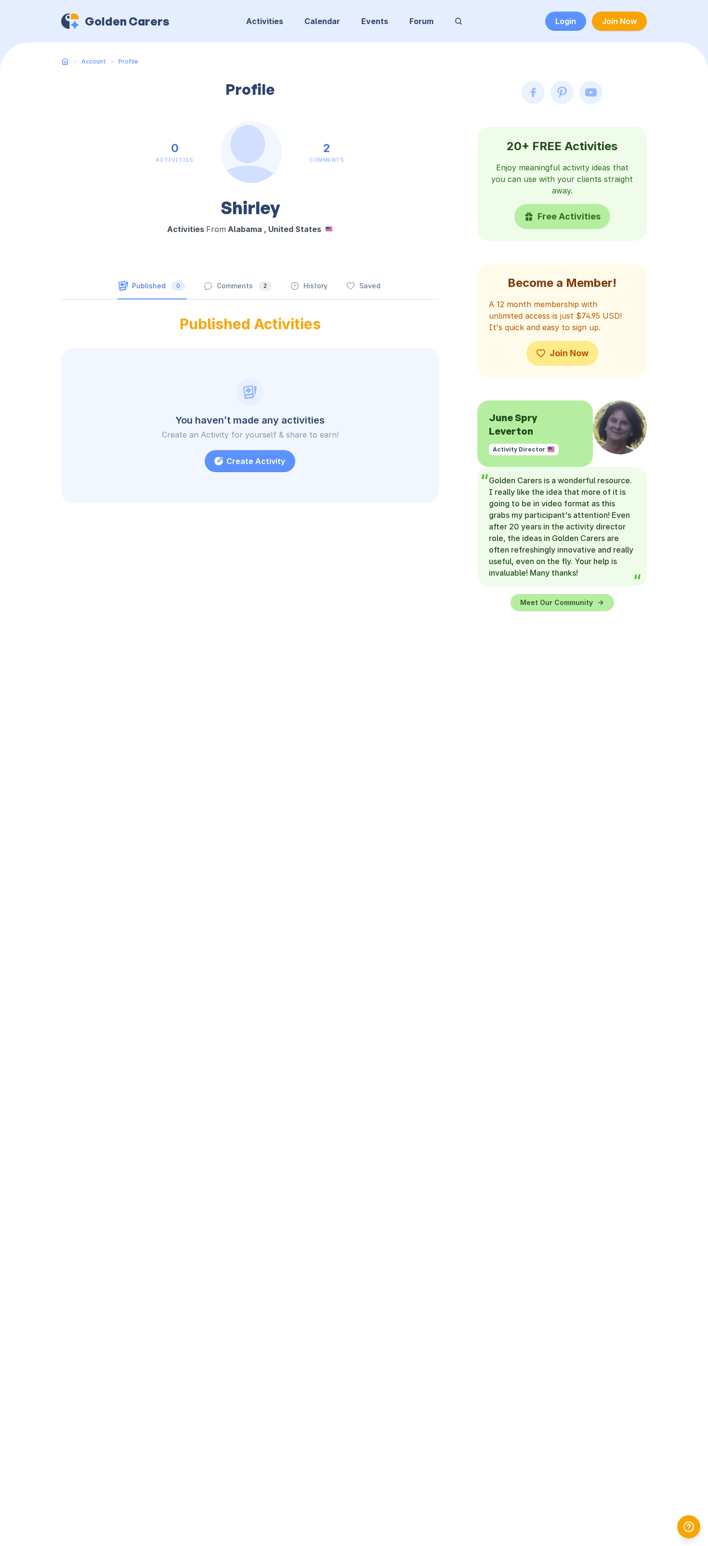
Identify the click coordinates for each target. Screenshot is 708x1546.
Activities (264, 21)
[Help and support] (688, 1526)
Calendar (322, 21)
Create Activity (255, 461)
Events (374, 21)
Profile (128, 61)
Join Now (619, 21)
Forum (421, 21)
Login (565, 21)
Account (93, 61)
